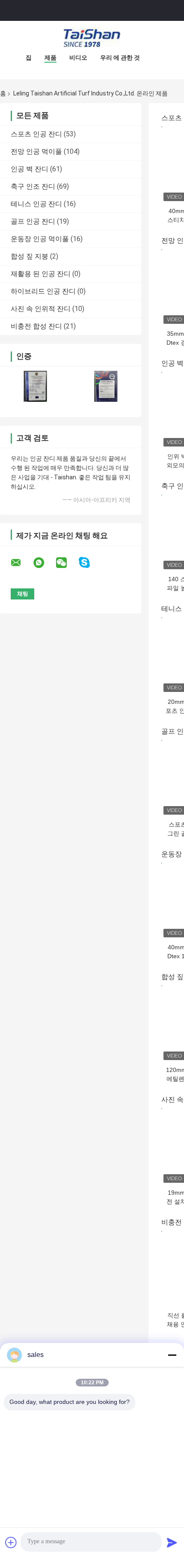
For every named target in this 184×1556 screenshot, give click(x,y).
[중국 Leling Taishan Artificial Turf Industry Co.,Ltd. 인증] (35, 386)
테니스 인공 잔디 (36, 204)
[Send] (172, 1542)
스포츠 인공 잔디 (36, 134)
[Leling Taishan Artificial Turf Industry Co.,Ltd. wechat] (66, 563)
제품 (50, 57)
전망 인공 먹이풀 (36, 151)
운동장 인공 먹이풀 (40, 239)
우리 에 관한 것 (120, 57)
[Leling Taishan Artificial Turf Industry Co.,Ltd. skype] (90, 562)
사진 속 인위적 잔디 (41, 309)
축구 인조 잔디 (33, 186)
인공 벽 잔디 (29, 169)
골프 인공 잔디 (33, 221)
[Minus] (172, 1355)
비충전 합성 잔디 (36, 326)
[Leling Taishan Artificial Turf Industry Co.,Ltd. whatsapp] (44, 563)
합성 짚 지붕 (29, 256)
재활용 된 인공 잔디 (41, 274)
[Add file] (11, 1542)
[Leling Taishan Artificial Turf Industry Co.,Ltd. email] (21, 563)
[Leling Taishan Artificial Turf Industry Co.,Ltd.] (92, 38)
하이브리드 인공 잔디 (43, 291)
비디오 (78, 57)
